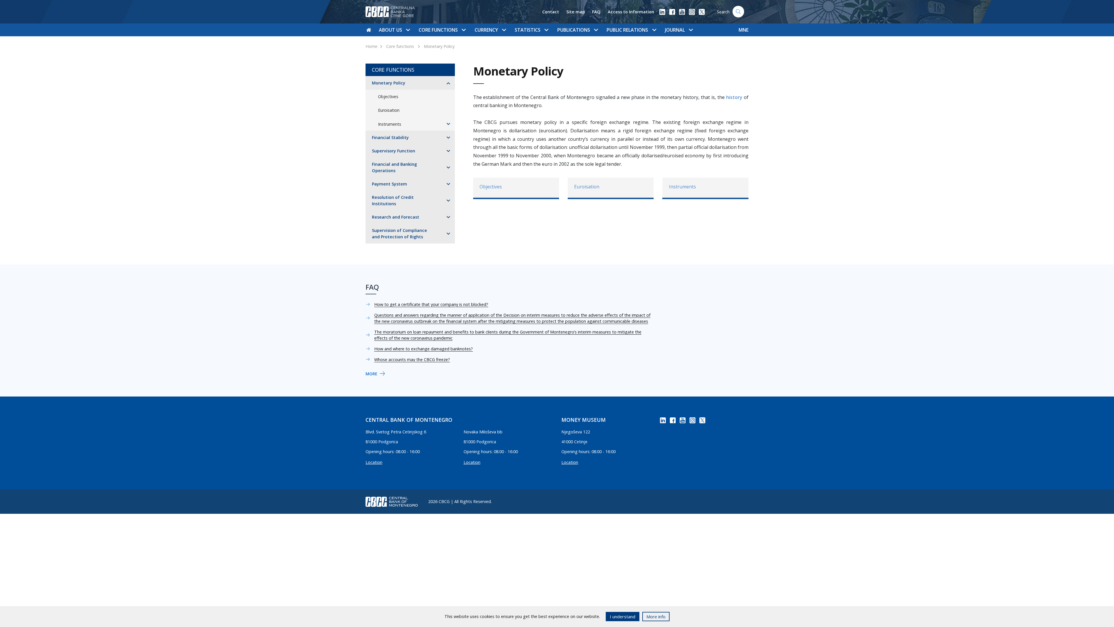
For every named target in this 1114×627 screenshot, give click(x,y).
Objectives (388, 96)
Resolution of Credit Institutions (393, 200)
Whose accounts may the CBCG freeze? (412, 359)
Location (374, 462)
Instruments (389, 124)
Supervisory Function (393, 151)
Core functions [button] (438, 30)
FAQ (596, 12)
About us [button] (390, 30)
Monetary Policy (439, 46)
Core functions (400, 46)
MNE (743, 30)
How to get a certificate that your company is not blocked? (431, 304)
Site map (575, 12)
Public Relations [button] (627, 30)
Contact (550, 12)
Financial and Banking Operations (394, 167)
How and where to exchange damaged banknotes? (423, 349)
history (734, 97)
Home (371, 46)
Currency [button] (486, 30)
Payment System (389, 184)
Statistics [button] (527, 30)
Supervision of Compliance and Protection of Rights (399, 233)
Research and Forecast (395, 217)
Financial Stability (390, 137)
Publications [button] (573, 30)
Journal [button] (675, 30)
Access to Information (631, 12)
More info (655, 616)
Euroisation (388, 110)
